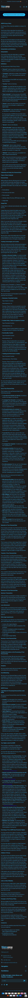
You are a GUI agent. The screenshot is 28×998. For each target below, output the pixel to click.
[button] (26, 1)
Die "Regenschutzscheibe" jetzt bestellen (14, 14)
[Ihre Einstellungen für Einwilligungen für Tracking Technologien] (26, 996)
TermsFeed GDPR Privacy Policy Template (12, 46)
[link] (20, 6)
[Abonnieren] (24, 980)
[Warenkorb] (24, 6)
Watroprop (20, 990)
